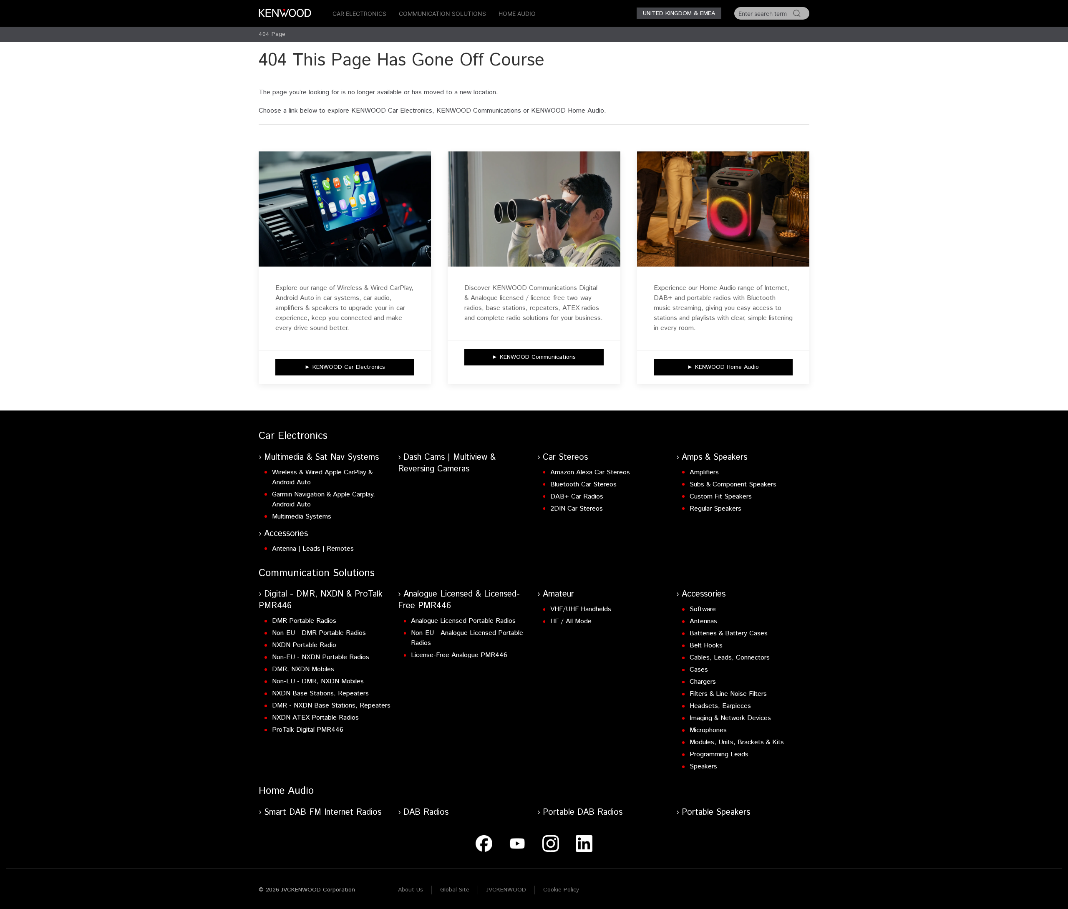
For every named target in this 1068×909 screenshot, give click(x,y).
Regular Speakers (715, 509)
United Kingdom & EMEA (679, 13)
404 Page (272, 34)
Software (703, 609)
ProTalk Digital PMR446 (307, 730)
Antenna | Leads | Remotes (313, 549)
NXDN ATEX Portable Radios (315, 718)
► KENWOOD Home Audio (723, 367)
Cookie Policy (561, 890)
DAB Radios (425, 812)
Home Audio (517, 13)
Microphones (708, 730)
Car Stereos (565, 457)
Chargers (703, 682)
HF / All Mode (571, 621)
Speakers (703, 766)
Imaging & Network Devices (730, 718)
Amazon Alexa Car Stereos (590, 472)
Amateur (558, 594)
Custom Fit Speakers (721, 496)
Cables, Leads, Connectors (730, 657)
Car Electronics (359, 13)
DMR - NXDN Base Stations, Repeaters (331, 705)
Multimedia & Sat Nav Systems (321, 457)
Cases (699, 670)
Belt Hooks (706, 645)
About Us (410, 890)
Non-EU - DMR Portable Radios (319, 633)
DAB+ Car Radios (576, 496)
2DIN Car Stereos (576, 509)
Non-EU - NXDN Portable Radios (320, 657)
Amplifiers (704, 472)
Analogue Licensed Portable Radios (463, 621)
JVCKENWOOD (506, 890)
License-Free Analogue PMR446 (459, 655)
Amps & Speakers (714, 457)
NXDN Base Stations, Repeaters (320, 693)
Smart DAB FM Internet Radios (322, 812)
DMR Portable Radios (304, 621)
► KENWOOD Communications (534, 357)
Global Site (454, 890)
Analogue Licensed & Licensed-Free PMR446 (459, 600)
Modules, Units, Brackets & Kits (737, 742)
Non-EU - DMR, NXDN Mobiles (318, 681)
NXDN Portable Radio (304, 645)
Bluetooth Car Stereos (583, 484)
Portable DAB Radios (582, 812)
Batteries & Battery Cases (729, 633)
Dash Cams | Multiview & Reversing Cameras (447, 463)
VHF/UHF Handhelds (580, 609)
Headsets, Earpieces (720, 706)
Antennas (703, 621)
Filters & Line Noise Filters (728, 694)
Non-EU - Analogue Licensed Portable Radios (467, 638)
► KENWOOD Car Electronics (345, 367)
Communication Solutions (442, 13)
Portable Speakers (716, 812)
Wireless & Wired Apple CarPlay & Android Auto (322, 477)
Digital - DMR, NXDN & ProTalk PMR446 (321, 600)
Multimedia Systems (301, 516)
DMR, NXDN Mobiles (303, 669)
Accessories (286, 534)
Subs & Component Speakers (733, 484)
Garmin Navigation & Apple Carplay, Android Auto (323, 499)
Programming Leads (719, 754)
